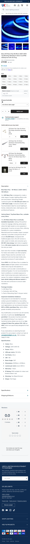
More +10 (4, 87)
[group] (13, 1)
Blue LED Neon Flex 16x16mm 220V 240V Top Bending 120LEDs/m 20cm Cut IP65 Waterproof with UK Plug (17, 13)
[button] (22, 5)
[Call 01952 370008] (28, 1)
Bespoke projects (22, 501)
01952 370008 (5, 494)
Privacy (3, 541)
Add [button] (24, 136)
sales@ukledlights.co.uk (8, 496)
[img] (7, 419)
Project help (5, 501)
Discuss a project (8, 505)
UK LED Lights (9, 539)
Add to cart (20, 111)
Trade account (12, 501)
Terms (7, 541)
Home (2, 13)
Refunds (12, 541)
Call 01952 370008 (9, 118)
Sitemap (17, 541)
